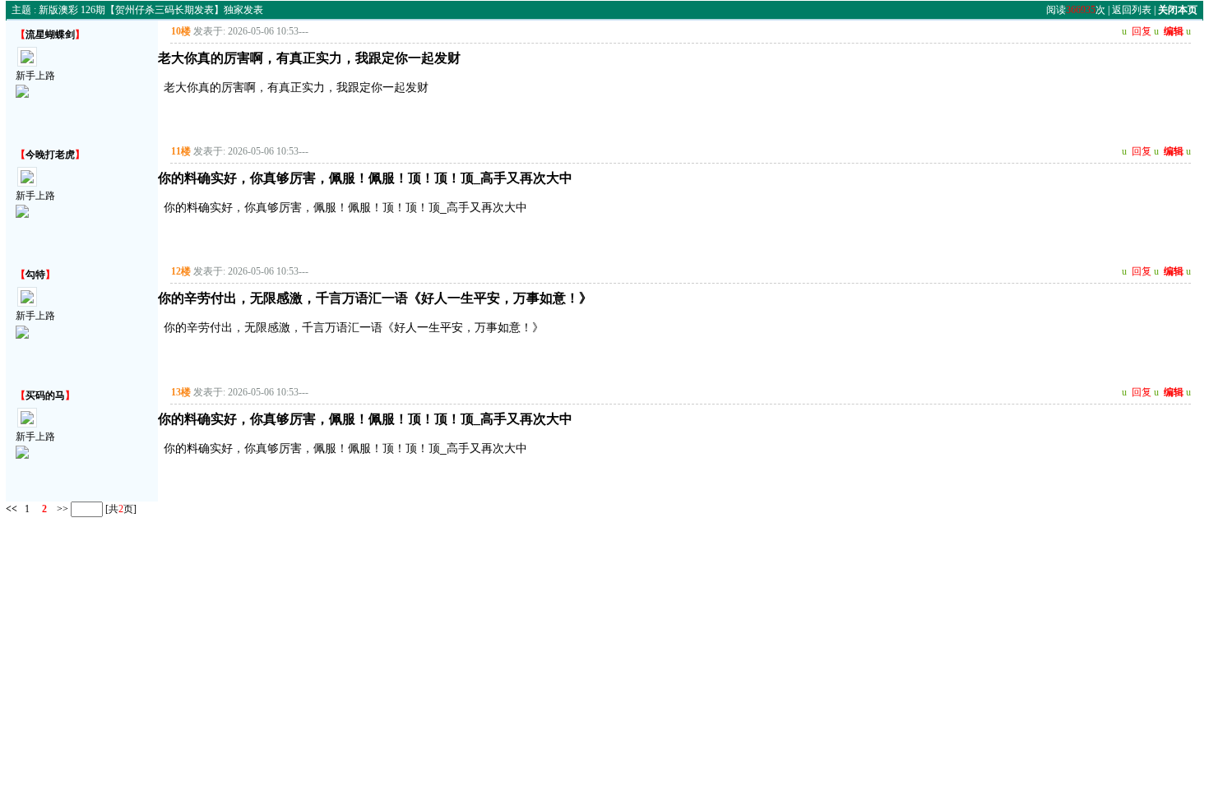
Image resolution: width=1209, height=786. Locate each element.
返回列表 (1131, 10)
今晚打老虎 (50, 154)
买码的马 (45, 395)
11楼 (181, 151)
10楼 (181, 31)
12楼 (181, 271)
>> (61, 509)
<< (11, 509)
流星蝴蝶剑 (50, 34)
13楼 (181, 392)
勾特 (35, 274)
